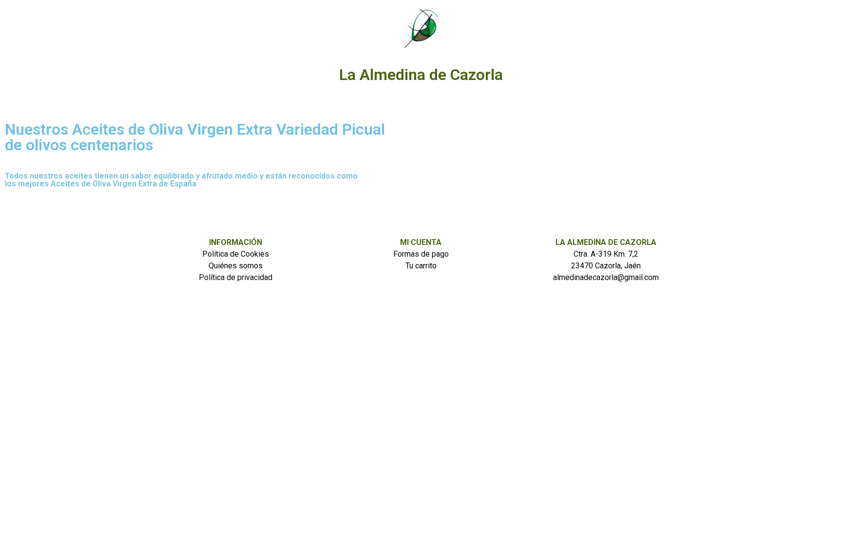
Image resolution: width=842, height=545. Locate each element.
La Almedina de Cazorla (421, 74)
